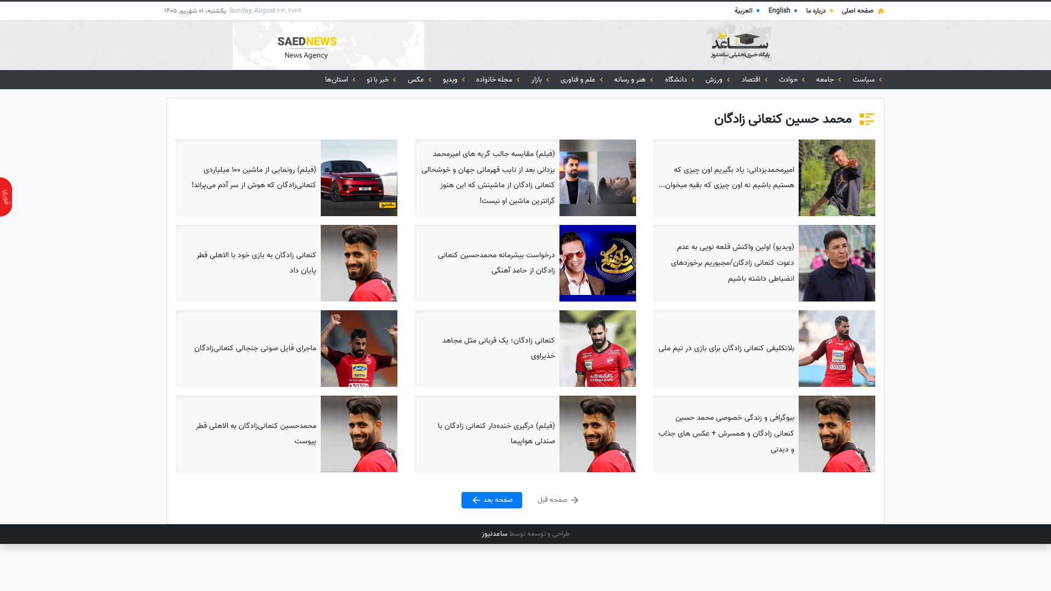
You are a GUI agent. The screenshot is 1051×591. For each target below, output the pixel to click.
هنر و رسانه (631, 79)
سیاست (864, 79)
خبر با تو (378, 79)
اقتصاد (752, 79)
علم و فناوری (579, 79)
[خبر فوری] (6, 197)
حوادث (789, 79)
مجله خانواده (495, 79)
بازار (538, 79)
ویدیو (451, 79)
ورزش (715, 79)
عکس (417, 79)
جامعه (825, 79)
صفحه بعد (497, 500)
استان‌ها (337, 79)
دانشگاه (677, 79)
